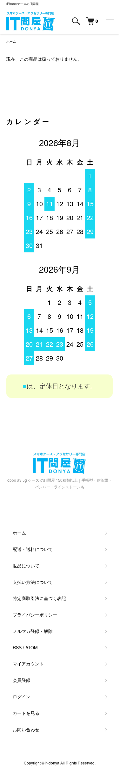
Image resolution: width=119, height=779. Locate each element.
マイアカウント (28, 663)
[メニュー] (109, 21)
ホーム (11, 41)
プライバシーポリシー (35, 614)
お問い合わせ (26, 729)
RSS (17, 647)
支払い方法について (33, 582)
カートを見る (26, 713)
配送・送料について (33, 549)
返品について (26, 565)
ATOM (31, 647)
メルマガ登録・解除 (33, 631)
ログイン (21, 696)
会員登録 (21, 680)
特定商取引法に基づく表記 (39, 598)
